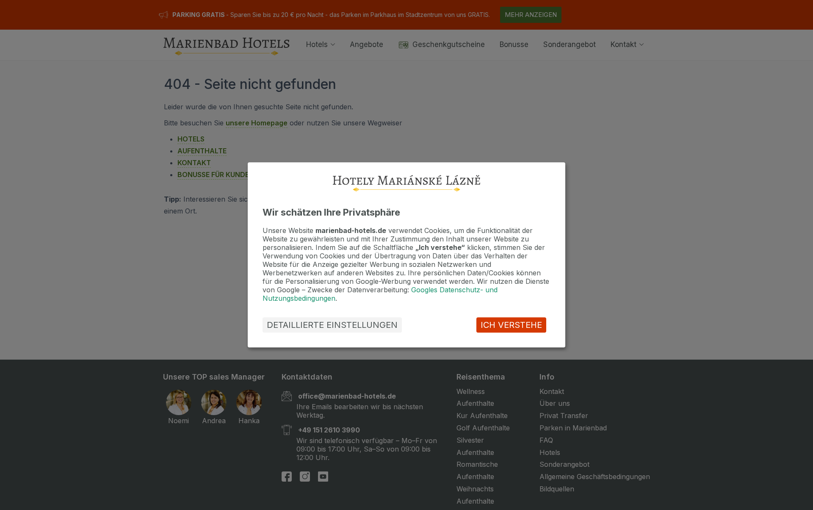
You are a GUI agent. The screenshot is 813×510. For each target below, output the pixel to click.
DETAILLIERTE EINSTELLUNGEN (332, 325)
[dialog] (406, 254)
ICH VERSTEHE (511, 325)
